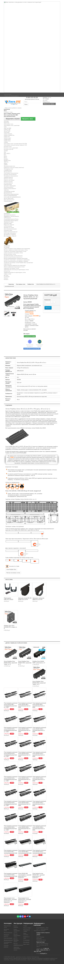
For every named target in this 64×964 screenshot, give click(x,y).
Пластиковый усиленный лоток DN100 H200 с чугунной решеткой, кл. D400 (25, 828)
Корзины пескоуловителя (10, 188)
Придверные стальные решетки (11, 216)
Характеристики (7, 264)
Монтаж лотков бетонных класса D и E (13, 257)
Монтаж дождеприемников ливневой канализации (15, 258)
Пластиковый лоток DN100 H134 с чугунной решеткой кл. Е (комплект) (10, 900)
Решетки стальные (8, 178)
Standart (6, 150)
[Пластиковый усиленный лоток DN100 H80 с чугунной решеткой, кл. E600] (39, 694)
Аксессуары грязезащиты (10, 233)
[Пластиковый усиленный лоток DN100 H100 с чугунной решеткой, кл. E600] (39, 719)
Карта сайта (26, 944)
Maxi (5, 152)
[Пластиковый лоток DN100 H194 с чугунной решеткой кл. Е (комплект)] (25, 890)
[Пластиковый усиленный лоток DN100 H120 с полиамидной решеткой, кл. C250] (11, 744)
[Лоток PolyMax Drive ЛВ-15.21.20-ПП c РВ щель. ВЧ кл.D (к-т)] (7, 314)
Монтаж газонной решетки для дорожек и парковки (16, 261)
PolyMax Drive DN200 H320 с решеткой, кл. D (38, 662)
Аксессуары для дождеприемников (12, 197)
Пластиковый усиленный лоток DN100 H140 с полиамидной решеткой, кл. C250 (10, 779)
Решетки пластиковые (9, 180)
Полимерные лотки (8, 169)
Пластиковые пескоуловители (11, 173)
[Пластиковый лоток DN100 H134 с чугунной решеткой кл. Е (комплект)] (11, 890)
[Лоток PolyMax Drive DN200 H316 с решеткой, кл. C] (25, 653)
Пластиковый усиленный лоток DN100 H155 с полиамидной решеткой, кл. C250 (10, 803)
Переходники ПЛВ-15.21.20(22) (8, 598)
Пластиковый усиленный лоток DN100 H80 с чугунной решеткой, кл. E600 (39, 705)
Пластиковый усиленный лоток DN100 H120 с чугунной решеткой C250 (39, 852)
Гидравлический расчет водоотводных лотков (15, 272)
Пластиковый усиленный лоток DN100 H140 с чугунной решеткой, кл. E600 (39, 779)
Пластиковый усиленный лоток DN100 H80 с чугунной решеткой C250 (25, 852)
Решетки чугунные (8, 181)
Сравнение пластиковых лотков (11, 268)
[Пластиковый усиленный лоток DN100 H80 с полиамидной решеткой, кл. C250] (11, 694)
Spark (5, 126)
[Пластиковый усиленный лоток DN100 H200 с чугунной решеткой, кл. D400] (25, 817)
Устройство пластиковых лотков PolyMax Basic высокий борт (18, 262)
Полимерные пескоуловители (11, 176)
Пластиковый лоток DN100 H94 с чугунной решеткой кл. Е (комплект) (38, 875)
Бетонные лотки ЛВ (8, 149)
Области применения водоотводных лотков (14, 266)
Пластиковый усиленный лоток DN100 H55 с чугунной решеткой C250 (10, 852)
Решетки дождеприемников (10, 195)
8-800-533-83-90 (32, 97)
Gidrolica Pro (7, 136)
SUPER (5, 164)
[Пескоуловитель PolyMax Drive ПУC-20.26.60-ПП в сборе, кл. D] (11, 617)
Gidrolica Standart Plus (9, 135)
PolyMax (6, 142)
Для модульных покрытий (10, 236)
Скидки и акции (7, 273)
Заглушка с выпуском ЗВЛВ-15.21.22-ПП (38, 598)
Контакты (6, 279)
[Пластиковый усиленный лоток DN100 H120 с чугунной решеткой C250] (39, 842)
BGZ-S (5, 157)
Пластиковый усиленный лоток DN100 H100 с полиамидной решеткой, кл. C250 (10, 729)
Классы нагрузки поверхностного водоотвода (14, 265)
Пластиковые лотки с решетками (11, 125)
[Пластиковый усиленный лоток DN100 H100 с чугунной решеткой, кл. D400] (25, 719)
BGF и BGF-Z (7, 153)
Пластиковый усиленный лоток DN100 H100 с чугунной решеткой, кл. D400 (25, 729)
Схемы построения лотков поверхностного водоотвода (17, 248)
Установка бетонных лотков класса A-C (13, 255)
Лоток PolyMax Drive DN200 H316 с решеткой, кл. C (25, 663)
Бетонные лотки (7, 146)
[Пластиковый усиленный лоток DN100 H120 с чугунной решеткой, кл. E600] (39, 744)
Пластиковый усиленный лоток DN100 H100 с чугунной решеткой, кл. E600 (39, 729)
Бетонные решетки (8, 183)
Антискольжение (8, 226)
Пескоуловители (8, 171)
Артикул (25, 302)
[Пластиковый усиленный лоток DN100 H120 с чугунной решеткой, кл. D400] (25, 744)
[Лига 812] (12, 102)
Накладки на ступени (9, 227)
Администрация (7, 94)
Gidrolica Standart (8, 133)
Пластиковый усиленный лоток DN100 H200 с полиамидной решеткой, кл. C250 (10, 828)
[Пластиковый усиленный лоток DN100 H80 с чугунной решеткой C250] (25, 842)
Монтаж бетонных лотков (10, 254)
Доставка (6, 275)
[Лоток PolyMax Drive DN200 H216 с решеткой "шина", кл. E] (11, 653)
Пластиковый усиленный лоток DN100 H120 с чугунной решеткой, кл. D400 (25, 754)
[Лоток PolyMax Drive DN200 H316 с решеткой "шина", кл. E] (39, 673)
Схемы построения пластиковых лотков (13, 252)
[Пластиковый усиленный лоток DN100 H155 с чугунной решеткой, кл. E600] (39, 793)
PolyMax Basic (7, 139)
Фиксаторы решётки (8, 187)
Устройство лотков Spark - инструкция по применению (17, 259)
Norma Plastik (7, 131)
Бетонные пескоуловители (10, 174)
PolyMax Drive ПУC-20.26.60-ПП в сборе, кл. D (10, 627)
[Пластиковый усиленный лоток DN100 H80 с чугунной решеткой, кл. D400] (25, 694)
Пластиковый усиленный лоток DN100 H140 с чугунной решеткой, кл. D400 (25, 779)
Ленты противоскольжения (10, 229)
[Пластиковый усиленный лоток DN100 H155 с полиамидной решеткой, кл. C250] (11, 793)
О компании (6, 276)
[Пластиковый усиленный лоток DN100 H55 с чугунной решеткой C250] (11, 842)
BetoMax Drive (7, 160)
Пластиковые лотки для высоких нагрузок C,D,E (15, 145)
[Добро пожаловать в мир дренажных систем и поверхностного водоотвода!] (32, 47)
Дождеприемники (8, 192)
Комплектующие (8, 184)
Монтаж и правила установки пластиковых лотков (16, 250)
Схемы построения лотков (17, 931)
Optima (5, 163)
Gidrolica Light (7, 129)
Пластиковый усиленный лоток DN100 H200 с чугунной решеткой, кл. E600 (39, 828)
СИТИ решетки (7, 217)
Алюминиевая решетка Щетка (11, 220)
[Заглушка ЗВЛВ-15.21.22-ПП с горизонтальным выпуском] (39, 589)
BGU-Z (5, 156)
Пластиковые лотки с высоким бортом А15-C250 (15, 143)
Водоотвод (6, 122)
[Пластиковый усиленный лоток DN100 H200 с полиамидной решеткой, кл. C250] (11, 817)
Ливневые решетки (8, 177)
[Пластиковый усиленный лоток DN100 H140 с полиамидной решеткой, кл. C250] (11, 768)
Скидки (25, 925)
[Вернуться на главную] (5, 284)
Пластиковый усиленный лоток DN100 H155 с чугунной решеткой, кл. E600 (39, 803)
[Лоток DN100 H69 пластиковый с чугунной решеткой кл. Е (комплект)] (25, 865)
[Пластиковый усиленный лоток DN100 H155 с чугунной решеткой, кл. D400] (25, 793)
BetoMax (6, 159)
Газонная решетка (8, 201)
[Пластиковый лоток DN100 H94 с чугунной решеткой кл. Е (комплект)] (39, 865)
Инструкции (6, 247)
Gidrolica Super (7, 138)
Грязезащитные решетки (9, 215)
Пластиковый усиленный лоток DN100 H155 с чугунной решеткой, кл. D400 (25, 803)
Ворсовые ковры (8, 223)
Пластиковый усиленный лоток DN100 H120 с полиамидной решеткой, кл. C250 (10, 754)
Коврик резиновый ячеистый (10, 231)
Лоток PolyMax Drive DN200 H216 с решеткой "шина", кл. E (10, 663)
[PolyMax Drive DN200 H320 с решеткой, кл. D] (39, 653)
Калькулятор (7, 271)
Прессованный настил (9, 199)
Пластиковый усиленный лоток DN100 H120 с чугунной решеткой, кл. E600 (39, 754)
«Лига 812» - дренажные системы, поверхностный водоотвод (24, 957)
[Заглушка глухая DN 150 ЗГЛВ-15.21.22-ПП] (25, 589)
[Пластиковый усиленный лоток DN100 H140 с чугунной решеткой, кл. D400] (25, 768)
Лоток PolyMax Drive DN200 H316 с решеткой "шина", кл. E (39, 683)
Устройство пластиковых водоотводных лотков (15, 251)
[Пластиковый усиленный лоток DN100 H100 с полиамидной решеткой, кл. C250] (11, 719)
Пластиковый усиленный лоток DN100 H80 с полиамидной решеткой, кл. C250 (10, 705)
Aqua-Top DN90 (7, 128)
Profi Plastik (6, 132)
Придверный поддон (9, 222)
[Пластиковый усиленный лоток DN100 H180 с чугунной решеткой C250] (11, 865)
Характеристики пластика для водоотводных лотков (16, 269)
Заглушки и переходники (10, 185)
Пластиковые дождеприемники (11, 194)
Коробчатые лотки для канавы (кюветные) (14, 167)
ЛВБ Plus (6, 162)
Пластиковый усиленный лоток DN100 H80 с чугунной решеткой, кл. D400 (25, 705)
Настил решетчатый (8, 198)
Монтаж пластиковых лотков (13, 572)
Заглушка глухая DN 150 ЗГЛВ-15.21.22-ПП (24, 598)
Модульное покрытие (9, 224)
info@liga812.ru (43, 953)
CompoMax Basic (8, 170)
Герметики (6, 190)
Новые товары (27, 927)
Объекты (6, 278)
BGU (5, 154)
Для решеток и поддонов (10, 234)
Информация (7, 245)
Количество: (47, 299)
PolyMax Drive (7, 140)
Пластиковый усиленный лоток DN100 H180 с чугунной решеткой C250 (10, 875)
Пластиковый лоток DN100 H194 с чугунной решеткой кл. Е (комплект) (24, 900)
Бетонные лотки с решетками (11, 147)
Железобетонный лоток (9, 166)
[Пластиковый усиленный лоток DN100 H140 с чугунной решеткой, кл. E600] (39, 768)
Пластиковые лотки (8, 124)
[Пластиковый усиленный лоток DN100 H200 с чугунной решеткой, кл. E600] (39, 817)
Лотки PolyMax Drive (11, 569)
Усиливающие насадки (9, 191)
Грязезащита (7, 213)
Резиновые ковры (8, 230)
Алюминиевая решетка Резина (11, 219)
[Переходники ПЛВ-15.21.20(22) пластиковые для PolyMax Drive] (11, 589)
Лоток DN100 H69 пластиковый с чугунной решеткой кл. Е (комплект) (24, 875)
